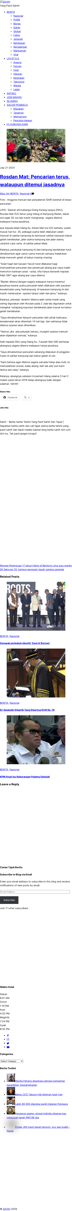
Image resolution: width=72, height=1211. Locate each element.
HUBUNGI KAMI (18, 124)
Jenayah (18, 39)
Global (17, 31)
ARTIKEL (11, 93)
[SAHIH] (5, 1)
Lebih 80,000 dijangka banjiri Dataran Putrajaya (41, 1104)
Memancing (19, 116)
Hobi (16, 70)
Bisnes (17, 23)
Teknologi (18, 81)
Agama (17, 62)
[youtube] (8, 1046)
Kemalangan (20, 46)
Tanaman (18, 112)
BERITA (11, 12)
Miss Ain (5, 193)
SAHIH (6, 1208)
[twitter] (8, 1043)
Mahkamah (19, 50)
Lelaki (16, 89)
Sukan (16, 27)
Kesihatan (18, 77)
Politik (16, 19)
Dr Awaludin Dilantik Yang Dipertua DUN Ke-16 (27, 709)
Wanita (17, 85)
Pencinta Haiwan (22, 120)
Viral (15, 54)
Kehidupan (19, 43)
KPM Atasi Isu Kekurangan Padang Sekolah (25, 776)
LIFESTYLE (13, 58)
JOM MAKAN (14, 97)
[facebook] (8, 1035)
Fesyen (17, 66)
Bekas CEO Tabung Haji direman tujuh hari (38, 1094)
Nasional (18, 15)
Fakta (16, 35)
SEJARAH (12, 101)
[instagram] (8, 1039)
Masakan (18, 108)
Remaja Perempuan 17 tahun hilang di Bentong (26, 565)
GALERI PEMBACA (17, 104)
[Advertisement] (36, 463)
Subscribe (9, 900)
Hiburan (17, 73)
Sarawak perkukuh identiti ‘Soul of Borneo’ (25, 643)
